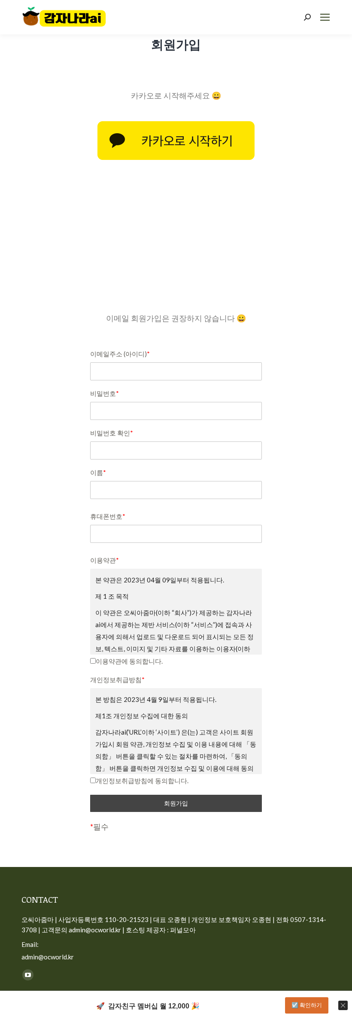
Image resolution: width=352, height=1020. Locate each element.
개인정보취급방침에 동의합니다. (142, 780)
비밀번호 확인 (111, 433)
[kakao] (176, 140)
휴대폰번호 (107, 516)
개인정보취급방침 (117, 679)
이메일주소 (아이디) (120, 354)
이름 (98, 472)
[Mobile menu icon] (325, 17)
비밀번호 (104, 393)
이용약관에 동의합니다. (129, 661)
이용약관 (104, 560)
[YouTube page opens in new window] (27, 974)
